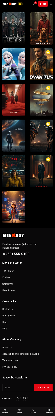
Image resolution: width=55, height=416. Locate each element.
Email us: (19, 244)
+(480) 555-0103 (15, 254)
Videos (19, 413)
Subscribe (43, 388)
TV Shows (49, 413)
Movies (5, 413)
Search (33, 413)
